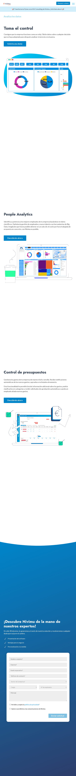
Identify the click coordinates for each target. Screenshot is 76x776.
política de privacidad (32, 704)
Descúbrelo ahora (15, 238)
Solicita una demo (14, 44)
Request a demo (63, 3)
